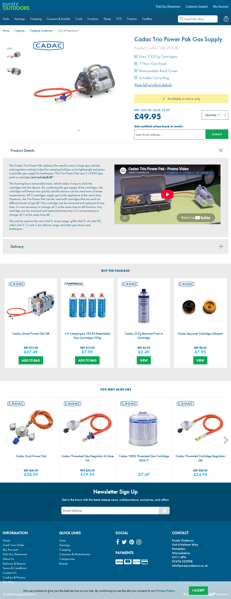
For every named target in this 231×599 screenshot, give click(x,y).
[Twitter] (124, 542)
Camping (19, 30)
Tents (62, 540)
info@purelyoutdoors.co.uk (190, 566)
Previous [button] (10, 440)
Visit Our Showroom (15, 554)
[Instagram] (138, 542)
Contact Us (9, 573)
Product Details (22, 150)
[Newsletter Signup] (164, 510)
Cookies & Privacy (14, 577)
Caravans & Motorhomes (74, 554)
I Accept (198, 590)
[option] (14, 55)
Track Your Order (13, 545)
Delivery (17, 246)
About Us (8, 559)
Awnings (64, 545)
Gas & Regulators (68, 30)
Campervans (67, 559)
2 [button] (79, 130)
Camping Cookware (41, 30)
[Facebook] (117, 542)
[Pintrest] (131, 542)
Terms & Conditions (15, 568)
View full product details (153, 85)
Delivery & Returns (14, 563)
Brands (63, 563)
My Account (10, 550)
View (144, 360)
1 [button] (77, 130)
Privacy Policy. (166, 591)
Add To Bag (31, 360)
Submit (217, 134)
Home (6, 30)
